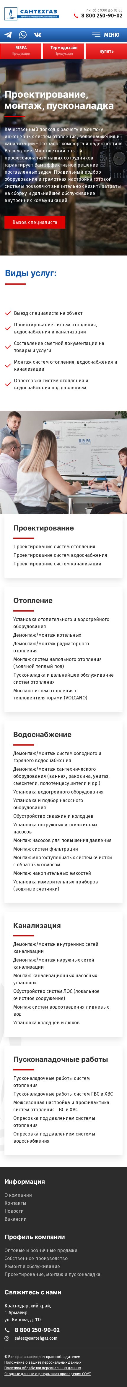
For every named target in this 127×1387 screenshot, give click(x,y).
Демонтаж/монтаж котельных (47, 635)
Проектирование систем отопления (54, 546)
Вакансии (15, 1219)
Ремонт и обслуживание (32, 1266)
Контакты (15, 1203)
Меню (112, 35)
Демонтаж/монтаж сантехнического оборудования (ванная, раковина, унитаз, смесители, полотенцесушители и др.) (61, 776)
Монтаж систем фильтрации (45, 849)
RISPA (21, 50)
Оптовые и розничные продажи (40, 1250)
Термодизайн (64, 50)
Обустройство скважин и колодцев (53, 816)
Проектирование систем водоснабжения (60, 555)
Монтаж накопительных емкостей (52, 873)
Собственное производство (36, 1258)
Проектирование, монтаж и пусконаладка (52, 1274)
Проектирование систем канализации (57, 564)
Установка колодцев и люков (46, 1022)
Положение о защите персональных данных (42, 1362)
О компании (18, 1195)
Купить (107, 51)
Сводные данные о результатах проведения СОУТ (47, 1374)
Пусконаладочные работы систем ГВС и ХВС (63, 1094)
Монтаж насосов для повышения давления (62, 840)
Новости (14, 1211)
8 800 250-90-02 (102, 16)
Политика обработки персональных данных (42, 1368)
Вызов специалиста (34, 222)
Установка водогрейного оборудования (58, 792)
